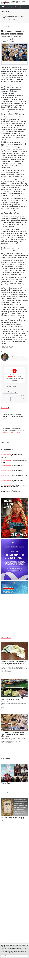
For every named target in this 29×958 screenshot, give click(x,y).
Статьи (9, 14)
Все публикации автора (11, 392)
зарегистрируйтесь (16, 416)
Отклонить (21, 955)
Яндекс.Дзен (12, 376)
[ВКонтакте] (4, 19)
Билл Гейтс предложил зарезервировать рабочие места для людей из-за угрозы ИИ (13, 456)
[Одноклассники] (9, 19)
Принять (7, 955)
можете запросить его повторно (12, 432)
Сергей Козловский (17, 355)
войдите (5, 416)
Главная (4, 14)
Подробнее (12, 952)
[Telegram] (14, 19)
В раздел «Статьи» (11, 386)
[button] (4, 54)
